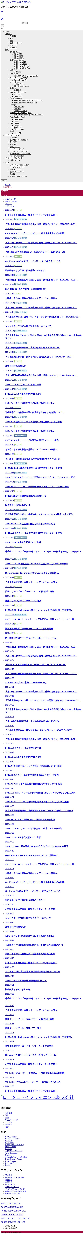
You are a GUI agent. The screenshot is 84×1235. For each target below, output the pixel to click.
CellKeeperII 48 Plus (22, 68)
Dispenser (18, 96)
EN (2, 19)
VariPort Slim (19, 107)
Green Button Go (20, 80)
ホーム (7, 31)
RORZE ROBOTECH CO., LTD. (13, 1211)
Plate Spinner (15, 123)
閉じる (24, 23)
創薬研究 (13, 144)
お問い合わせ (15, 160)
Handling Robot (16, 127)
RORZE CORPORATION (11, 1203)
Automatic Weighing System (21, 113)
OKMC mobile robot (21, 86)
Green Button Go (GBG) (19, 78)
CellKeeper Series (17, 60)
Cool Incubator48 (20, 111)
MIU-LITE (17, 133)
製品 (7, 50)
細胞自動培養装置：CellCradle (26, 76)
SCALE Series (15, 52)
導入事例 (13, 137)
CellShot (13, 88)
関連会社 (13, 48)
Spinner (17, 125)
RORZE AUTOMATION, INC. (12, 1207)
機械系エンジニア (17, 169)
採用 (7, 163)
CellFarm (13, 70)
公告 (7, 1127)
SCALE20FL (19, 58)
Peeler (16, 121)
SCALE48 (18, 54)
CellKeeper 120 (20, 62)
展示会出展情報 (11, 201)
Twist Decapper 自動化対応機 (25, 103)
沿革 (11, 38)
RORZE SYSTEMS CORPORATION (15, 1218)
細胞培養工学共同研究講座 (20, 154)
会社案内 (8, 34)
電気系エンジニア (17, 172)
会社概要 (13, 36)
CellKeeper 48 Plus (21, 66)
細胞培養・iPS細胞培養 (19, 140)
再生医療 (13, 142)
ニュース (8, 204)
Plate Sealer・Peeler (18, 117)
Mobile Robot (15, 82)
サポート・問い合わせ (14, 158)
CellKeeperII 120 (20, 64)
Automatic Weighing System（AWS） (28, 115)
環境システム (15, 147)
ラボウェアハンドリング (19, 151)
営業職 (12, 174)
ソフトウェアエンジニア (19, 165)
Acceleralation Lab (17, 156)
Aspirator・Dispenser (18, 92)
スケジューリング (17, 149)
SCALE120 (18, 56)
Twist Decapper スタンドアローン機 (28, 100)
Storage (13, 105)
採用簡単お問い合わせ (18, 176)
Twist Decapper (16, 98)
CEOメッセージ (16, 43)
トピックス (9, 206)
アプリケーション (12, 135)
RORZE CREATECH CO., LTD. (13, 1222)
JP (2, 11)
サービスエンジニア (17, 167)
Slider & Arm (19, 129)
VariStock (17, 109)
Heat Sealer (18, 119)
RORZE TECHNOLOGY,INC (12, 1215)
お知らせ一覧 (10, 199)
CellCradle (14, 74)
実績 (11, 41)
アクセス (13, 45)
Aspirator (17, 94)
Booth (12, 131)
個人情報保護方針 (12, 1228)
